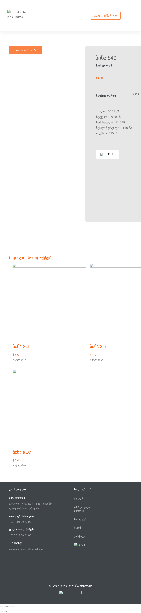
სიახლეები (80, 519)
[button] (106, 16)
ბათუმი (78, 527)
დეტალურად (19, 360)
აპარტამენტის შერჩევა (82, 509)
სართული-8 (104, 65)
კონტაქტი (80, 536)
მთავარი (79, 498)
